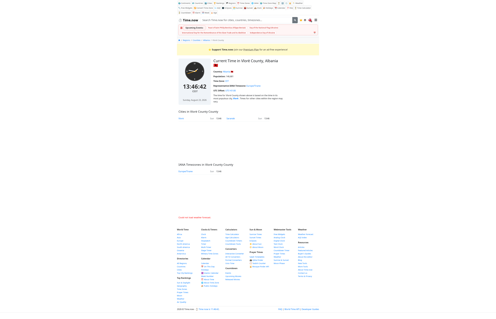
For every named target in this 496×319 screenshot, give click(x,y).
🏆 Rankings (219, 3)
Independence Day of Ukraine (262, 33)
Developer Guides (310, 309)
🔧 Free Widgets (185, 8)
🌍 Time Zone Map (268, 3)
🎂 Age (214, 12)
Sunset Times (255, 237)
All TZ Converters (232, 257)
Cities (179, 270)
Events (228, 273)
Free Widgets (279, 234)
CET (227, 81)
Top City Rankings (185, 273)
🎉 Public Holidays (209, 286)
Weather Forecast (305, 234)
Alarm (196, 12)
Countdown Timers (233, 241)
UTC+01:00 (230, 90)
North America (183, 244)
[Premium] (301, 20)
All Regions (182, 263)
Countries (181, 266)
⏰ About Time (207, 279)
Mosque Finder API (259, 266)
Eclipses (253, 241)
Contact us (302, 273)
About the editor (305, 257)
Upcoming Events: (194, 27)
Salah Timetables (257, 257)
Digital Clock (279, 241)
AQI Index (302, 237)
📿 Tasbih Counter (258, 263)
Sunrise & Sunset (281, 260)
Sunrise (237, 8)
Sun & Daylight (183, 282)
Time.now (188, 20)
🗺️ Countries (197, 3)
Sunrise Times (256, 234)
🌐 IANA (254, 3)
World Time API (291, 309)
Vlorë (236, 98)
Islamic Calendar (210, 273)
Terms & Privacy (305, 276)
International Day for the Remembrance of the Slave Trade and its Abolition (214, 33)
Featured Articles (305, 250)
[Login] (305, 20)
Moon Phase (279, 263)
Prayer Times (182, 292)
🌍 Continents (184, 3)
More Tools (303, 266)
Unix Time (229, 263)
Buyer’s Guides (304, 253)
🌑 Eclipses (227, 8)
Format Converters (233, 260)
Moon (179, 295)
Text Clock (278, 244)
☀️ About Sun (256, 244)
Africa (179, 234)
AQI (217, 8)
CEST (195, 91)
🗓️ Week (205, 12)
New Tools (302, 263)
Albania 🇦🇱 (228, 71)
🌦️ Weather (298, 3)
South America (183, 247)
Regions (186, 40)
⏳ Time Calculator (303, 8)
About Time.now (305, 270)
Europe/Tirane (253, 85)
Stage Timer (206, 250)
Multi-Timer (206, 247)
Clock (257, 8)
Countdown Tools (233, 244)
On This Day (208, 266)
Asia (179, 237)
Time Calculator (232, 234)
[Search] (295, 20)
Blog (300, 260)
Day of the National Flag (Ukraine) (264, 28)
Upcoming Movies (233, 276)
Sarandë (231, 118)
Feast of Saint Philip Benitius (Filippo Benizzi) (227, 28)
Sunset (248, 8)
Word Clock (279, 247)
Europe (180, 241)
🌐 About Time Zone (210, 282)
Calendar (280, 8)
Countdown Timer (281, 250)
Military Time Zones (209, 253)
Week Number (207, 276)
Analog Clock (279, 237)
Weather (180, 299)
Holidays (268, 8)
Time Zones (243, 3)
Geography (182, 286)
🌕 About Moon (256, 247)
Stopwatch (205, 241)
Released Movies (232, 279)
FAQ (290, 8)
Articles (301, 247)
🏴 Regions (231, 3)
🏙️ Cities (208, 3)
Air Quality (181, 302)
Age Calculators (232, 237)
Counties (196, 40)
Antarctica (181, 253)
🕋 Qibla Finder (256, 260)
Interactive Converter (234, 253)
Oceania (180, 250)
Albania (206, 40)
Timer (203, 244)
